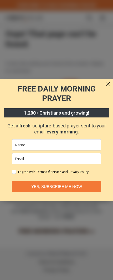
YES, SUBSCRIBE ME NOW (56, 186)
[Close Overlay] (108, 84)
